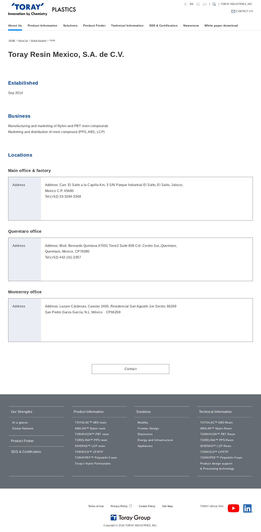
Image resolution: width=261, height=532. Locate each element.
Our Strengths (21, 411)
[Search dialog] (214, 4)
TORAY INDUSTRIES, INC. (237, 4)
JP (185, 4)
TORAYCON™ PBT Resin (217, 434)
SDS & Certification (163, 25)
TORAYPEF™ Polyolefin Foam (96, 457)
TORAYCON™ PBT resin (92, 434)
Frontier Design (148, 428)
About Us (15, 25)
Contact (130, 369)
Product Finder (94, 25)
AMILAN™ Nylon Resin (216, 428)
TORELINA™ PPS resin (91, 440)
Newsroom (191, 25)
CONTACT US (244, 11)
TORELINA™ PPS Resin (217, 440)
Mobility (143, 422)
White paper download (221, 25)
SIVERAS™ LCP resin (90, 446)
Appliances (145, 446)
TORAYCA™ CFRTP (89, 451)
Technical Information (127, 25)
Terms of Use (96, 506)
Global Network (38, 40)
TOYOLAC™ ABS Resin (216, 422)
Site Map (167, 506)
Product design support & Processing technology (217, 466)
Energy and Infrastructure (155, 440)
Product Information (43, 25)
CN (205, 4)
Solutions (70, 25)
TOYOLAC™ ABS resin (90, 422)
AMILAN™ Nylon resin (90, 428)
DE (198, 4)
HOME (12, 40)
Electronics (145, 434)
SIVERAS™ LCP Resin (215, 446)
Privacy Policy (119, 506)
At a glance (20, 422)
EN (192, 4)
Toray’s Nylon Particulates (93, 463)
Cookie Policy (147, 506)
